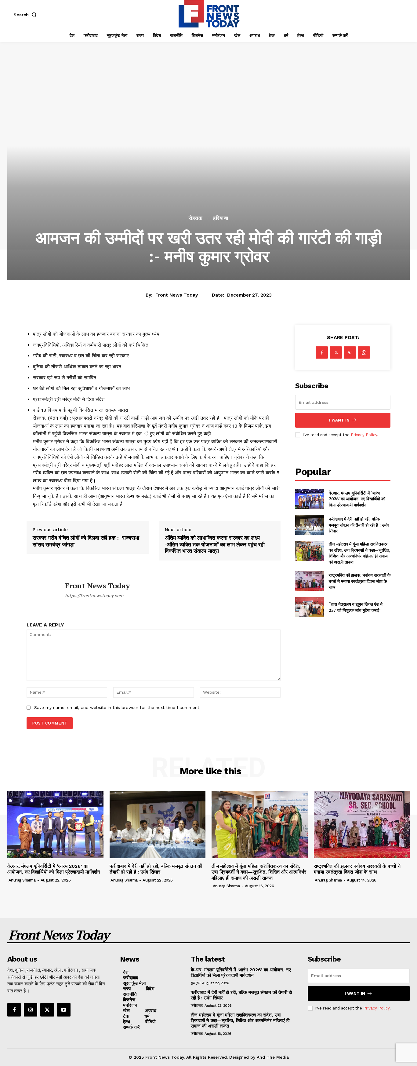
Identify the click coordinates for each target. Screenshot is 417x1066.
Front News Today (176, 295)
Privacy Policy (364, 435)
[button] (26, 14)
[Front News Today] (41, 590)
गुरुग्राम (195, 983)
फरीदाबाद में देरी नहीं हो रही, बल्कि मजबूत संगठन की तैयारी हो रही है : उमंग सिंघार (359, 525)
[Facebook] (322, 352)
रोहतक (196, 218)
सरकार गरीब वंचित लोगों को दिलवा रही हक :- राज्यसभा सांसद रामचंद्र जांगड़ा (86, 541)
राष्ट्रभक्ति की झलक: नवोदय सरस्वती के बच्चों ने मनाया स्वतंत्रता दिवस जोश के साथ (359, 581)
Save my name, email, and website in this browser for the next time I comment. (117, 707)
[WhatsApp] (364, 352)
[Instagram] (30, 1010)
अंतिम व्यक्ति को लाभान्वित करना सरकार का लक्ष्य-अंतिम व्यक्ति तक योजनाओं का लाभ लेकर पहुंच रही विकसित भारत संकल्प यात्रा (215, 544)
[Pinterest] (350, 352)
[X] (336, 352)
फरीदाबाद (197, 1005)
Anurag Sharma (22, 880)
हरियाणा (220, 218)
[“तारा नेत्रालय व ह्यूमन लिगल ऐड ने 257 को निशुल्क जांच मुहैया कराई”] (309, 607)
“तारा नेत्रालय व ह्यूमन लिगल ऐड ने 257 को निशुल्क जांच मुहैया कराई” (356, 607)
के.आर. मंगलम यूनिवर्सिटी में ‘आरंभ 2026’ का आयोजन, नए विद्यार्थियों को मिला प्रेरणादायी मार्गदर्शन (357, 499)
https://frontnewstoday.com (94, 595)
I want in (339, 420)
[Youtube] (64, 1010)
